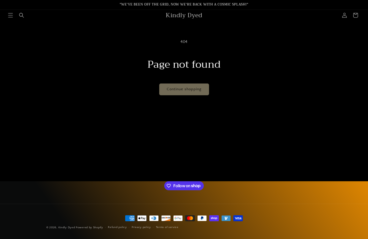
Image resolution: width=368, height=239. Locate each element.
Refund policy (117, 227)
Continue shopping (184, 89)
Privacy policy (141, 227)
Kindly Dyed (66, 227)
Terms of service (167, 227)
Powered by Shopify (89, 227)
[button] (10, 15)
